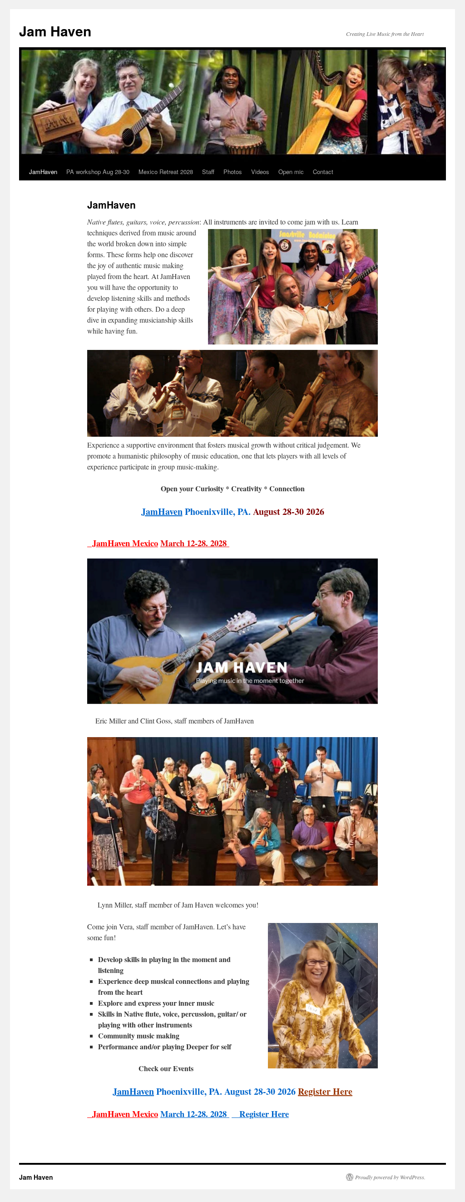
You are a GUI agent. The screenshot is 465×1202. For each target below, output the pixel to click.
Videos (260, 171)
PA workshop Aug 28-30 (97, 171)
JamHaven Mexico (122, 543)
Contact (323, 171)
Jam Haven (55, 30)
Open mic (291, 171)
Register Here (325, 1091)
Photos (232, 171)
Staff (208, 171)
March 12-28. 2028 (194, 543)
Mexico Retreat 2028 (166, 171)
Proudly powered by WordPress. (390, 1177)
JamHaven (43, 171)
